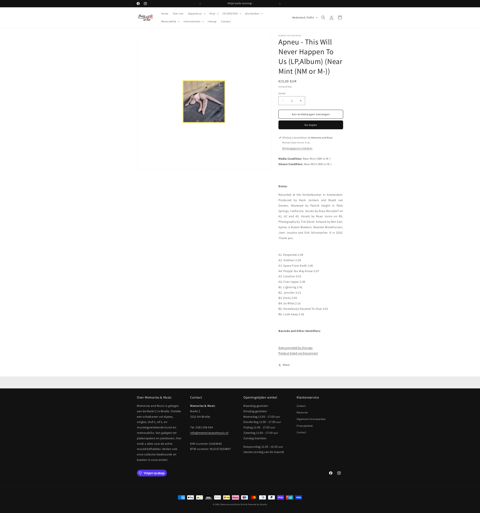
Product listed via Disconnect (298, 353)
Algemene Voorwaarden (311, 419)
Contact (301, 432)
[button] (196, 13)
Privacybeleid (305, 425)
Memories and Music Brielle (233, 504)
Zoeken (301, 406)
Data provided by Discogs (295, 348)
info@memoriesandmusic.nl (209, 433)
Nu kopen (310, 125)
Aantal (281, 93)
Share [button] (286, 364)
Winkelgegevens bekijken (297, 148)
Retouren (302, 412)
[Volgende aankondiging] (280, 3)
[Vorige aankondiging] (200, 3)
